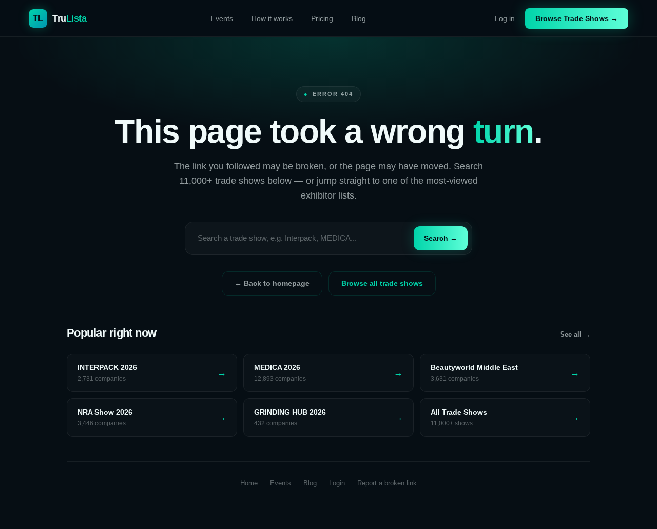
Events (222, 18)
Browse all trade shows (382, 283)
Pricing (322, 18)
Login (337, 483)
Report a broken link (387, 483)
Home (249, 483)
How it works (272, 18)
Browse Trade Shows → (576, 18)
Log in (505, 18)
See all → (575, 334)
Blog (359, 18)
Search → (440, 238)
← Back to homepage (272, 283)
